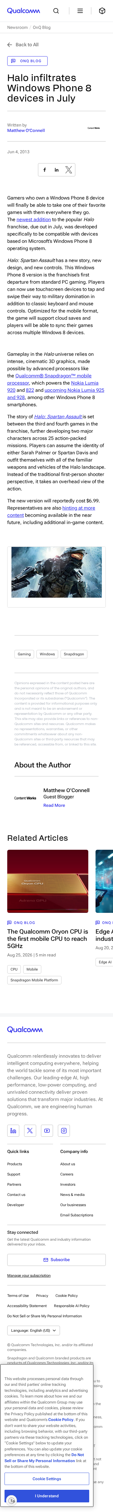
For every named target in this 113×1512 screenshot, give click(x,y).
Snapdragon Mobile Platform (34, 980)
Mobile (32, 969)
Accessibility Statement (27, 1306)
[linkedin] (57, 170)
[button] (44, 1315)
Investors (67, 1184)
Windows (47, 654)
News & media (72, 1195)
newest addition (34, 219)
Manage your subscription (29, 1275)
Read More (54, 805)
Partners (14, 1184)
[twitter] (69, 170)
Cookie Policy (66, 1296)
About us (67, 1164)
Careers (66, 1174)
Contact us (16, 1195)
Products (14, 1164)
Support (13, 1174)
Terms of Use (18, 1296)
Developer (15, 1205)
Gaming (24, 654)
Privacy (42, 1296)
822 (30, 390)
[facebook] (45, 170)
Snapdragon (74, 654)
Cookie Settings (47, 1479)
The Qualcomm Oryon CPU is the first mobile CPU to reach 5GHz (47, 939)
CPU (14, 969)
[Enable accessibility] (11, 1500)
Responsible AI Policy (71, 1306)
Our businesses (73, 1205)
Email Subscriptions (76, 1215)
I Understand (47, 1496)
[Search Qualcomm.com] (57, 10)
